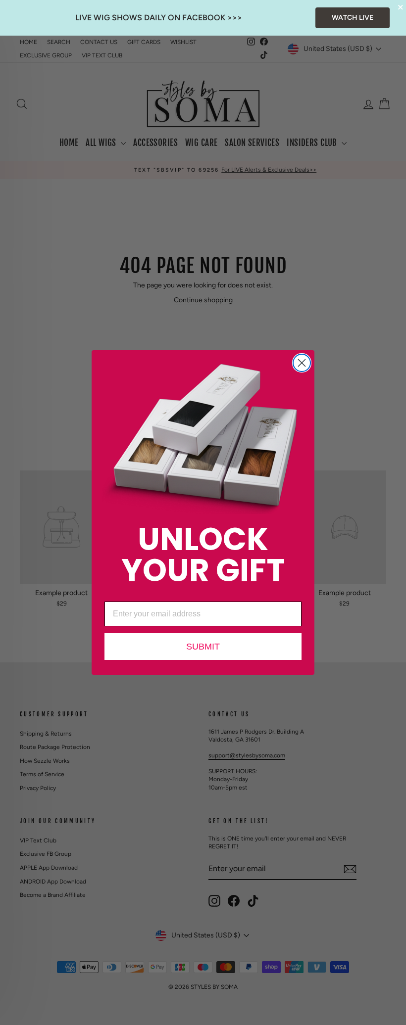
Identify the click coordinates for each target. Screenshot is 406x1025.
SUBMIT (203, 647)
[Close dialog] (301, 363)
